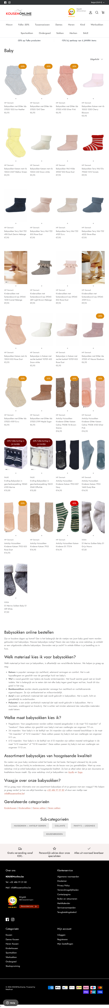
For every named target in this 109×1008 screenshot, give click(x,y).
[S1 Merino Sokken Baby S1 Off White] (15, 579)
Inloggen (61, 934)
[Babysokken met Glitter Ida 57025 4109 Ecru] (15, 392)
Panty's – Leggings (84, 825)
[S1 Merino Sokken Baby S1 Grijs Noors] (93, 517)
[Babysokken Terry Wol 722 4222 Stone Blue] (93, 205)
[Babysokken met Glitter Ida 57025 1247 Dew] (41, 80)
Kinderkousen (10, 808)
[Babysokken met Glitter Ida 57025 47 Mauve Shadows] (93, 329)
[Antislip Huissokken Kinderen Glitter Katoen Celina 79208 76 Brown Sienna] (67, 392)
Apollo (71, 772)
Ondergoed (45, 33)
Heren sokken (54, 808)
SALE (85, 33)
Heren (71, 24)
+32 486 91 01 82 (55, 790)
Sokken (60, 33)
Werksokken (97, 24)
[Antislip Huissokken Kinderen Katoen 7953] (41, 517)
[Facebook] (5, 2)
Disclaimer (62, 881)
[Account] (90, 12)
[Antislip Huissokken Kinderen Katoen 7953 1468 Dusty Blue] (93, 454)
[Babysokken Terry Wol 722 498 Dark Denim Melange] (15, 205)
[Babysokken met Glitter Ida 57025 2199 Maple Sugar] (41, 392)
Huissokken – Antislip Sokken (30, 825)
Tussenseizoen (42, 24)
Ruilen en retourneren (67, 898)
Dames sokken (39, 808)
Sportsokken (27, 33)
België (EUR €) (96, 2)
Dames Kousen (12, 939)
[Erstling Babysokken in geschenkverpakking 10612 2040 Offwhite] (41, 454)
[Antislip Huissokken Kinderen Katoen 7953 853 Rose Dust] (15, 517)
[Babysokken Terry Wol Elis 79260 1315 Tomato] (93, 142)
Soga (80, 772)
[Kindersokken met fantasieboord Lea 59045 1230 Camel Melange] (15, 267)
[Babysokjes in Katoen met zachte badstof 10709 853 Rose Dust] (67, 329)
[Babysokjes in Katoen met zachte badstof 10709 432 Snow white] (41, 329)
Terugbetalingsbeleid (66, 912)
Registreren (62, 939)
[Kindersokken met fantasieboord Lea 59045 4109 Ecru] (93, 267)
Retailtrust (9, 989)
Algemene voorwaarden (68, 876)
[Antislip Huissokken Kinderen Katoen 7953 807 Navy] (67, 454)
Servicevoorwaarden (66, 907)
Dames (58, 24)
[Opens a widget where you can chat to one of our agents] (10, 1003)
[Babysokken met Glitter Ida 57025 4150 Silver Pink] (67, 80)
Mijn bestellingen (65, 943)
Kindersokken (25, 808)
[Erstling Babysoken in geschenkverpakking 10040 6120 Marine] (15, 454)
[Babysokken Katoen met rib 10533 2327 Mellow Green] (15, 142)
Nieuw (9, 24)
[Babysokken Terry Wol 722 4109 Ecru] (67, 205)
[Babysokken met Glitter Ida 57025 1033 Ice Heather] (15, 80)
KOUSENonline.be (18, 987)
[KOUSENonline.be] (18, 12)
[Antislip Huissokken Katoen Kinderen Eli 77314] (67, 517)
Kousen (9, 934)
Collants (60, 825)
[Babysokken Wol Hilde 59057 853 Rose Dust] (67, 142)
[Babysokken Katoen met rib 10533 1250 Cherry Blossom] (93, 80)
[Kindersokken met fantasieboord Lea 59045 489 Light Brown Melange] (41, 267)
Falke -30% (23, 24)
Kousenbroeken (54, 834)
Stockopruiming (13, 966)
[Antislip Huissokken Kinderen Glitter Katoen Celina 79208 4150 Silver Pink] (93, 392)
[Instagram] (9, 2)
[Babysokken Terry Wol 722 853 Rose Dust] (41, 205)
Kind (82, 24)
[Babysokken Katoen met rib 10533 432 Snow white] (41, 142)
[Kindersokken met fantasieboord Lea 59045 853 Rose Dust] (67, 267)
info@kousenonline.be (14, 793)
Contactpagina (63, 894)
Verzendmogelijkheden (68, 889)
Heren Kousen (12, 943)
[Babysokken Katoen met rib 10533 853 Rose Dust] (15, 329)
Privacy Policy (63, 885)
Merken (73, 33)
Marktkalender (63, 903)
